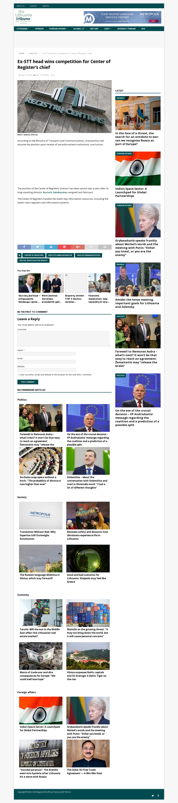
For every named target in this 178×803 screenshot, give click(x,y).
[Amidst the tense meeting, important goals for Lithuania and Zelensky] (138, 279)
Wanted (46, 6)
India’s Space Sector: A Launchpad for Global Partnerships (131, 192)
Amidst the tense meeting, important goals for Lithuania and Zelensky (137, 303)
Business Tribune (127, 28)
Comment (21, 329)
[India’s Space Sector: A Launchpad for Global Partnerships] (138, 169)
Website (21, 366)
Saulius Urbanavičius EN (88, 255)
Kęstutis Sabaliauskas (55, 192)
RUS (143, 28)
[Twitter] (152, 795)
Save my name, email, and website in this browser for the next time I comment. (56, 374)
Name (20, 350)
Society (22, 497)
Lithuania (22, 28)
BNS (37, 75)
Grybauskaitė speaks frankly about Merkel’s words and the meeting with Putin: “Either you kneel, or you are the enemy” (136, 248)
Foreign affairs (57, 28)
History (94, 28)
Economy (23, 594)
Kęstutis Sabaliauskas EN (60, 255)
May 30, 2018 (26, 75)
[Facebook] (158, 795)
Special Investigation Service (33, 260)
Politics (46, 75)
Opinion (39, 28)
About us (20, 6)
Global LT (78, 28)
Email (20, 358)
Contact (33, 6)
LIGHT (107, 28)
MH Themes (66, 792)
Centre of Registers (33, 255)
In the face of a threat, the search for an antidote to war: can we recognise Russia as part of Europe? (137, 138)
